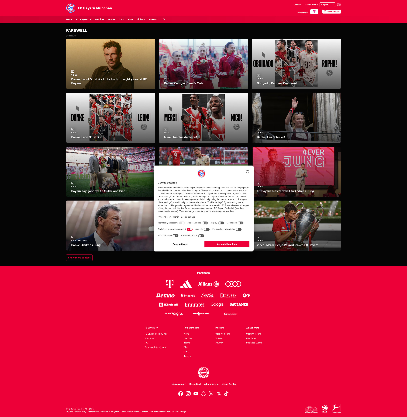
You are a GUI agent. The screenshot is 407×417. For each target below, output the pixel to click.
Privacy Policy (80, 412)
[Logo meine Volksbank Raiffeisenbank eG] (230, 314)
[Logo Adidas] (186, 284)
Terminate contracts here (160, 412)
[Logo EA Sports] (247, 295)
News (69, 19)
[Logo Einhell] (168, 305)
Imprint (69, 412)
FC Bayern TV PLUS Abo (156, 334)
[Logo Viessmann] (201, 313)
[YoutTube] (195, 393)
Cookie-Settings (179, 412)
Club (121, 19)
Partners (203, 272)
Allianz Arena (311, 5)
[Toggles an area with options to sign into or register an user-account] (339, 5)
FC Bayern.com (191, 328)
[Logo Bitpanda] (188, 295)
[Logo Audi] (233, 284)
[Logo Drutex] (228, 295)
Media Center (229, 384)
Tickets (141, 19)
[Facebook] (180, 393)
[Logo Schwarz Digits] (174, 314)
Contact (297, 5)
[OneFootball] (218, 393)
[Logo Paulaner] (239, 304)
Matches (99, 19)
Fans (130, 19)
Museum (153, 19)
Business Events (254, 343)
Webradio (149, 338)
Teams (111, 19)
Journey (219, 343)
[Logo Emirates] (194, 305)
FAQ (146, 343)
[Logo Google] (217, 305)
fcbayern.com (178, 384)
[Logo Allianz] (208, 284)
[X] (211, 393)
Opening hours (222, 334)
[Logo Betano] (165, 295)
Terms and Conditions (155, 347)
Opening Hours (253, 334)
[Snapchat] (203, 393)
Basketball (195, 384)
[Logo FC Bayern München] (203, 372)
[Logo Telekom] (170, 284)
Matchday (251, 338)
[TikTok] (226, 393)
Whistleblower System (109, 412)
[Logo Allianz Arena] (311, 409)
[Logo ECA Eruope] (325, 409)
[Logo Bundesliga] (336, 408)
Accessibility (93, 412)
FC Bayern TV (83, 19)
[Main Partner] (314, 11)
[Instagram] (188, 393)
